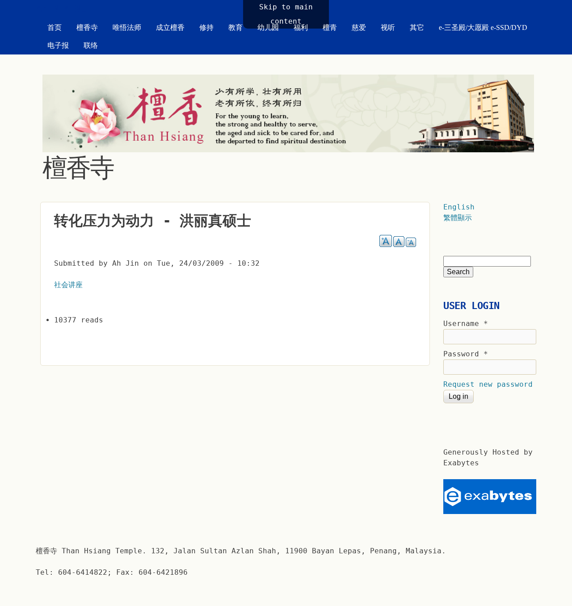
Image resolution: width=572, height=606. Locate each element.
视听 (388, 27)
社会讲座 (68, 284)
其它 (417, 27)
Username (465, 323)
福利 (301, 27)
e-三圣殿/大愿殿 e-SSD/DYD (483, 27)
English (459, 207)
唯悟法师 (127, 27)
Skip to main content (286, 14)
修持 (206, 27)
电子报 (58, 45)
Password (465, 354)
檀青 (330, 27)
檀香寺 (87, 27)
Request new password (488, 384)
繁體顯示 (457, 217)
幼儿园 (268, 27)
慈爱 (359, 27)
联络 (91, 45)
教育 (235, 27)
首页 (54, 27)
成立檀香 (170, 27)
